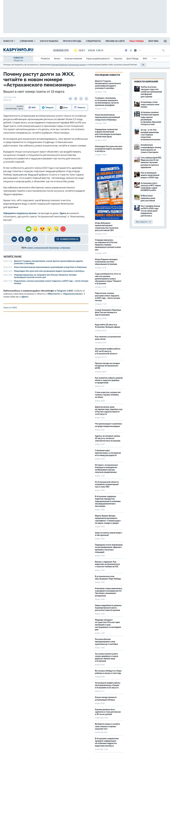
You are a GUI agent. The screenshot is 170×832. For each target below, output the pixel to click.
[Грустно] (56, 229)
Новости (8, 41)
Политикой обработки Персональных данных (68, 65)
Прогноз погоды (72, 41)
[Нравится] (28, 229)
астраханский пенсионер (46, 248)
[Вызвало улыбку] (35, 229)
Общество (18, 60)
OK (143, 65)
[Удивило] (49, 229)
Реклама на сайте (115, 41)
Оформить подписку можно (20, 213)
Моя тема (153, 41)
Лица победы (136, 41)
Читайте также (12, 256)
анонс (30, 248)
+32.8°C (81, 50)
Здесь (63, 213)
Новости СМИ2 (10, 308)
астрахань (65, 248)
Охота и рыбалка (49, 41)
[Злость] (63, 229)
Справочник (27, 41)
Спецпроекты (93, 41)
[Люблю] (42, 229)
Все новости (141, 222)
